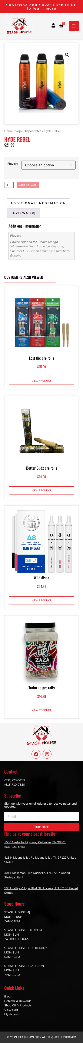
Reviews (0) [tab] (23, 213)
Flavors (12, 163)
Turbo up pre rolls (42, 687)
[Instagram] (47, 754)
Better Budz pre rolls (41, 468)
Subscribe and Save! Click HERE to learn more (41, 6)
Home (8, 131)
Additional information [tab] (38, 203)
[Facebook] (35, 754)
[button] (74, 26)
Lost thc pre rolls (41, 358)
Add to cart (27, 185)
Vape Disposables (28, 131)
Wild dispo (41, 577)
